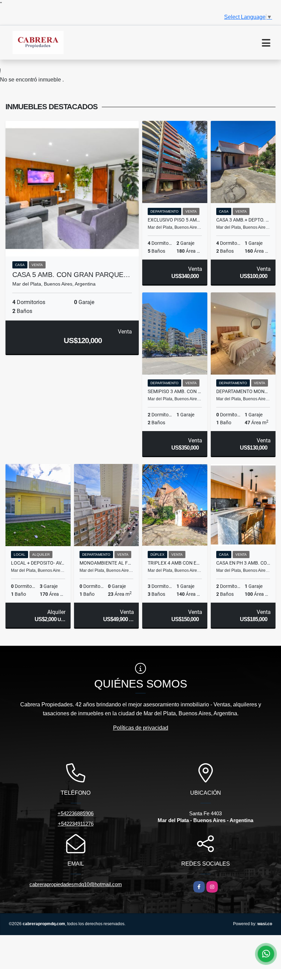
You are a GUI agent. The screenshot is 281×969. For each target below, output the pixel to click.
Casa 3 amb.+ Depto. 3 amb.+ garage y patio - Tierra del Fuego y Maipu (243, 220)
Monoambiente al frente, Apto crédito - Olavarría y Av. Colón (107, 563)
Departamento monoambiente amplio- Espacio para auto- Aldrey (243, 391)
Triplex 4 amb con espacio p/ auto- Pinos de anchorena (175, 563)
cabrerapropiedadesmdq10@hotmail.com (75, 884)
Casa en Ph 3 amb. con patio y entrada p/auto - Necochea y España (243, 563)
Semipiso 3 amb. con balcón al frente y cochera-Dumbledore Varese (175, 391)
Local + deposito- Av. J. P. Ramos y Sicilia (38, 563)
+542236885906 (76, 813)
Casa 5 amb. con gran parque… (71, 274)
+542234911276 (76, 824)
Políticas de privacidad (140, 728)
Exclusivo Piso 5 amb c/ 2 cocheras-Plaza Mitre (175, 220)
